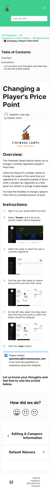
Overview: (6, 58)
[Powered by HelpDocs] (11, 481)
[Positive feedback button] (17, 412)
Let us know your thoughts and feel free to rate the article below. (25, 67)
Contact (35, 486)
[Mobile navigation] (44, 8)
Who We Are (33, 483)
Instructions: (7, 62)
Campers (35, 480)
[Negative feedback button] (34, 412)
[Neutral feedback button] (25, 412)
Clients (36, 478)
